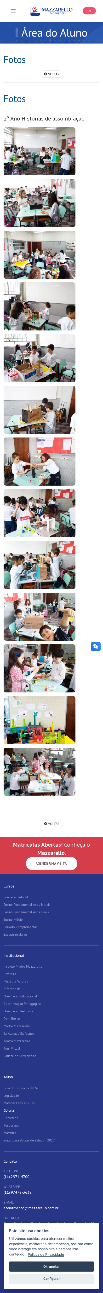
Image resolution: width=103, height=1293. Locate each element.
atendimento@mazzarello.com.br (31, 1207)
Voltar (53, 74)
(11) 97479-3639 (18, 1192)
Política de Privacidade (46, 1254)
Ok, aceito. (51, 1266)
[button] (13, 11)
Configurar (51, 1278)
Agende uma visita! (52, 863)
